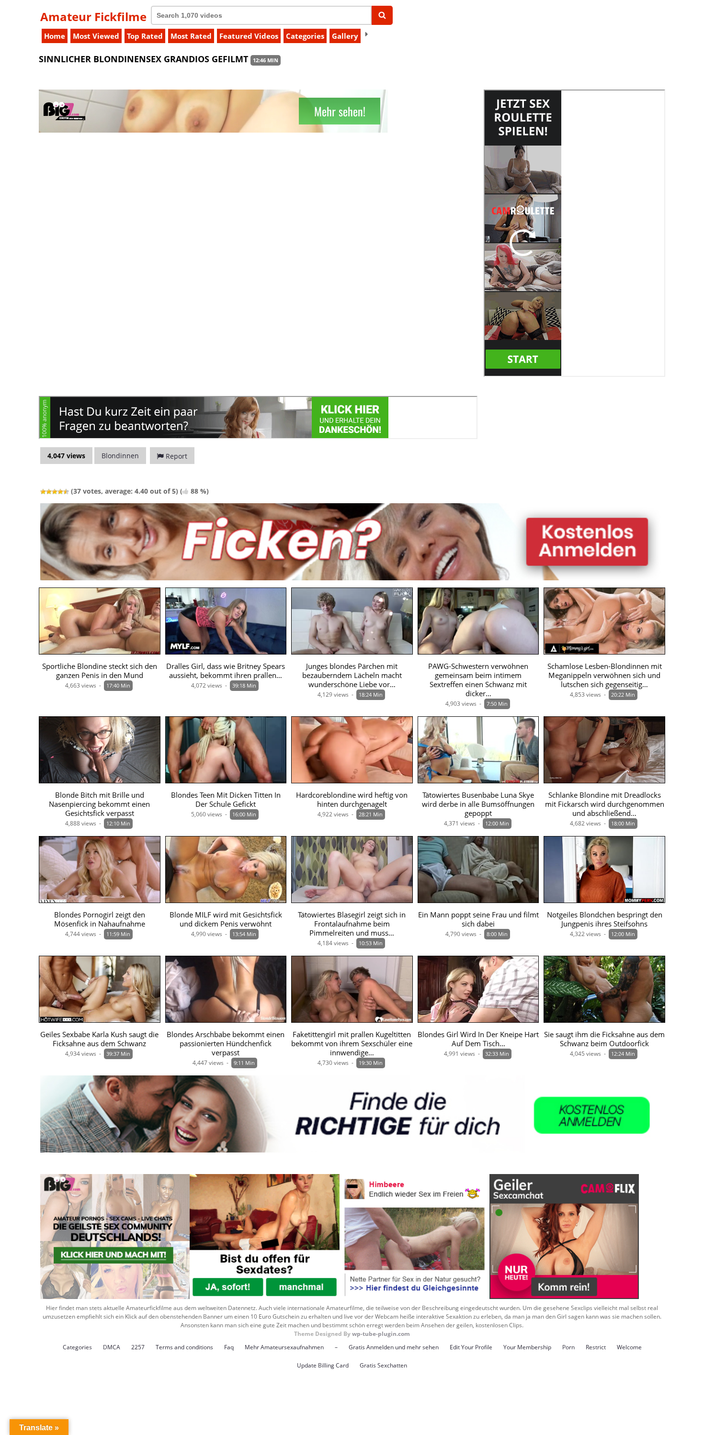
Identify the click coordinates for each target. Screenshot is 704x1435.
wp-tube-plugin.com (381, 1334)
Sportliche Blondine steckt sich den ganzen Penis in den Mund (99, 670)
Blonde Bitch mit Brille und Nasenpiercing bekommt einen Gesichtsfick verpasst (99, 804)
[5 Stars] (66, 492)
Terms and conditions (184, 1347)
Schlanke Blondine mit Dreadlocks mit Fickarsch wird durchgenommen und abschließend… (604, 804)
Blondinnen (120, 455)
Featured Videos (248, 36)
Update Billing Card (323, 1365)
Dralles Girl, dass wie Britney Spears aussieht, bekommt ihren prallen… (225, 670)
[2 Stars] (49, 492)
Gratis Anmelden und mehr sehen (394, 1347)
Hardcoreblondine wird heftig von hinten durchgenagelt (352, 799)
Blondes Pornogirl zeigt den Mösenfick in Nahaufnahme (99, 919)
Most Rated (191, 36)
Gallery (345, 36)
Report (175, 456)
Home (54, 36)
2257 (138, 1347)
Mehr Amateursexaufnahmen (284, 1347)
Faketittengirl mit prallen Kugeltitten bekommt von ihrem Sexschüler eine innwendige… (351, 1043)
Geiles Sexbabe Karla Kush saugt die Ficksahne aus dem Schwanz (99, 1039)
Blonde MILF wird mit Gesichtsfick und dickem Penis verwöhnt (226, 919)
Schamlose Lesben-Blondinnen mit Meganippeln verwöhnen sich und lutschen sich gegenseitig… (604, 675)
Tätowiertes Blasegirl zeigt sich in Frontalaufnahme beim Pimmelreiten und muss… (352, 924)
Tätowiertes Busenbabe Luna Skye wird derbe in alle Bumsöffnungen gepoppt (478, 804)
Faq (229, 1347)
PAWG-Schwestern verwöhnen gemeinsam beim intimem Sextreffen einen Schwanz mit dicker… (478, 680)
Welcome (629, 1347)
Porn (568, 1347)
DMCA (111, 1347)
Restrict (596, 1347)
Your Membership (527, 1347)
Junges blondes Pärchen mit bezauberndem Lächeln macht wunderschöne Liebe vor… (352, 675)
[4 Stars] (60, 492)
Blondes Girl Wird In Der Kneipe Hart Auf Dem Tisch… (478, 1039)
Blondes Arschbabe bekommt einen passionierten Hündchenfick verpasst (225, 1043)
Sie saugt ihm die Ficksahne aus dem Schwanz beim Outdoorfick (604, 1039)
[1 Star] (43, 492)
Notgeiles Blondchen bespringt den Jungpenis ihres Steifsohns (604, 919)
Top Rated (145, 36)
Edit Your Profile (471, 1347)
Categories (305, 36)
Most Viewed (96, 36)
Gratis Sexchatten (383, 1365)
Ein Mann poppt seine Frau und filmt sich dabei (478, 919)
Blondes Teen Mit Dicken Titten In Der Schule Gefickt (226, 799)
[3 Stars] (54, 492)
